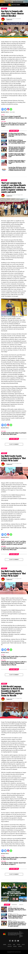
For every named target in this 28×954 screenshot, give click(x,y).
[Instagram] (8, 109)
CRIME (14, 944)
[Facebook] (2, 109)
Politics (9, 944)
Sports (23, 944)
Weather (15, 946)
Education (10, 946)
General (4, 944)
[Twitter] (5, 109)
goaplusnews (9, 19)
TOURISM (18, 944)
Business (20, 946)
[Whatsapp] (11, 109)
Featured (12, 112)
